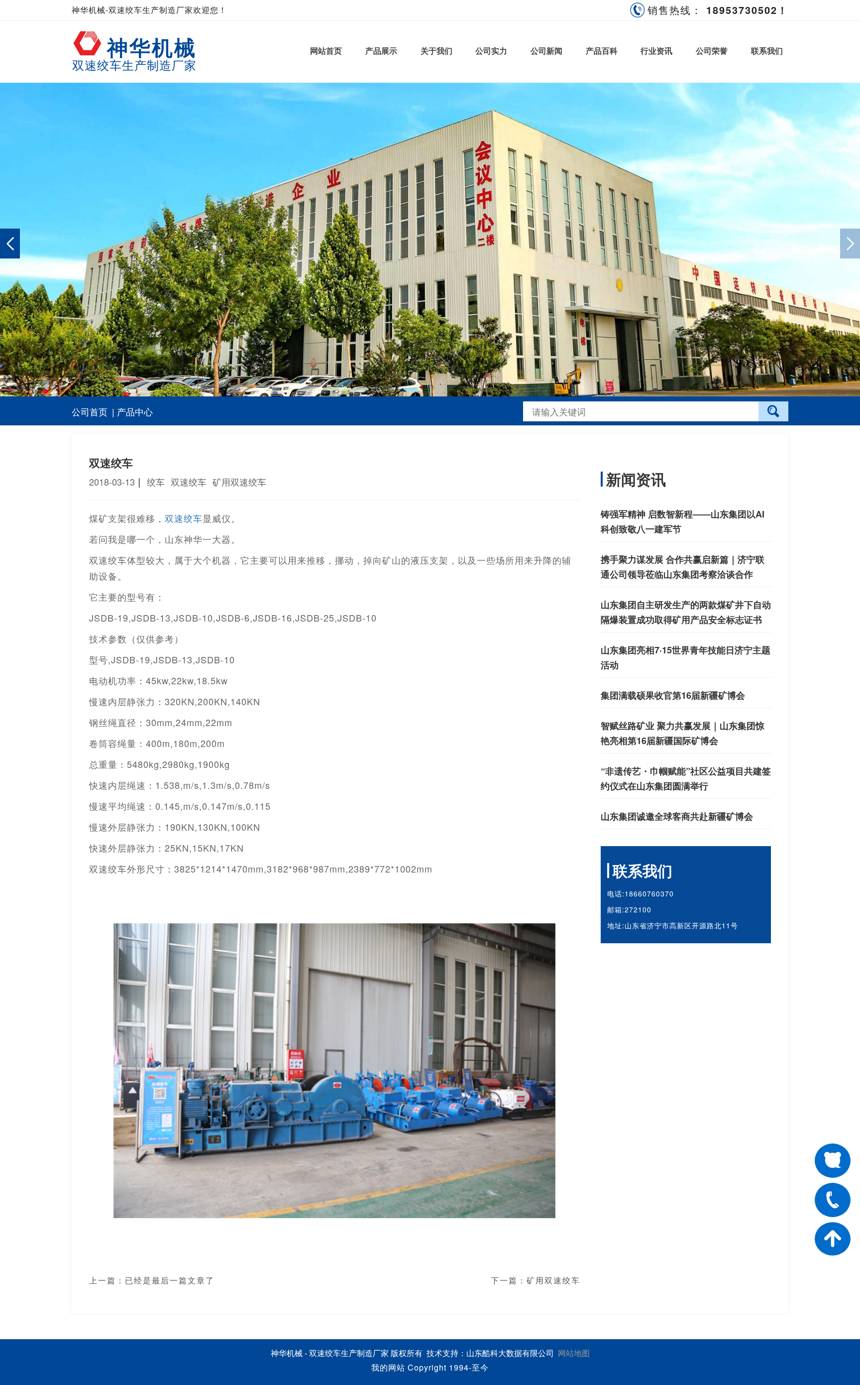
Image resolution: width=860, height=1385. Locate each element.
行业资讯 (656, 50)
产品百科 (602, 50)
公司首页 (90, 411)
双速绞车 (184, 517)
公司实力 (491, 50)
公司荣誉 (712, 50)
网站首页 (326, 50)
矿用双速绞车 (553, 1280)
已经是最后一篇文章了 (170, 1280)
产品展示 (381, 50)
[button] (850, 243)
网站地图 (574, 1353)
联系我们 (767, 50)
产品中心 (135, 411)
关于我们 (436, 50)
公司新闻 (546, 50)
